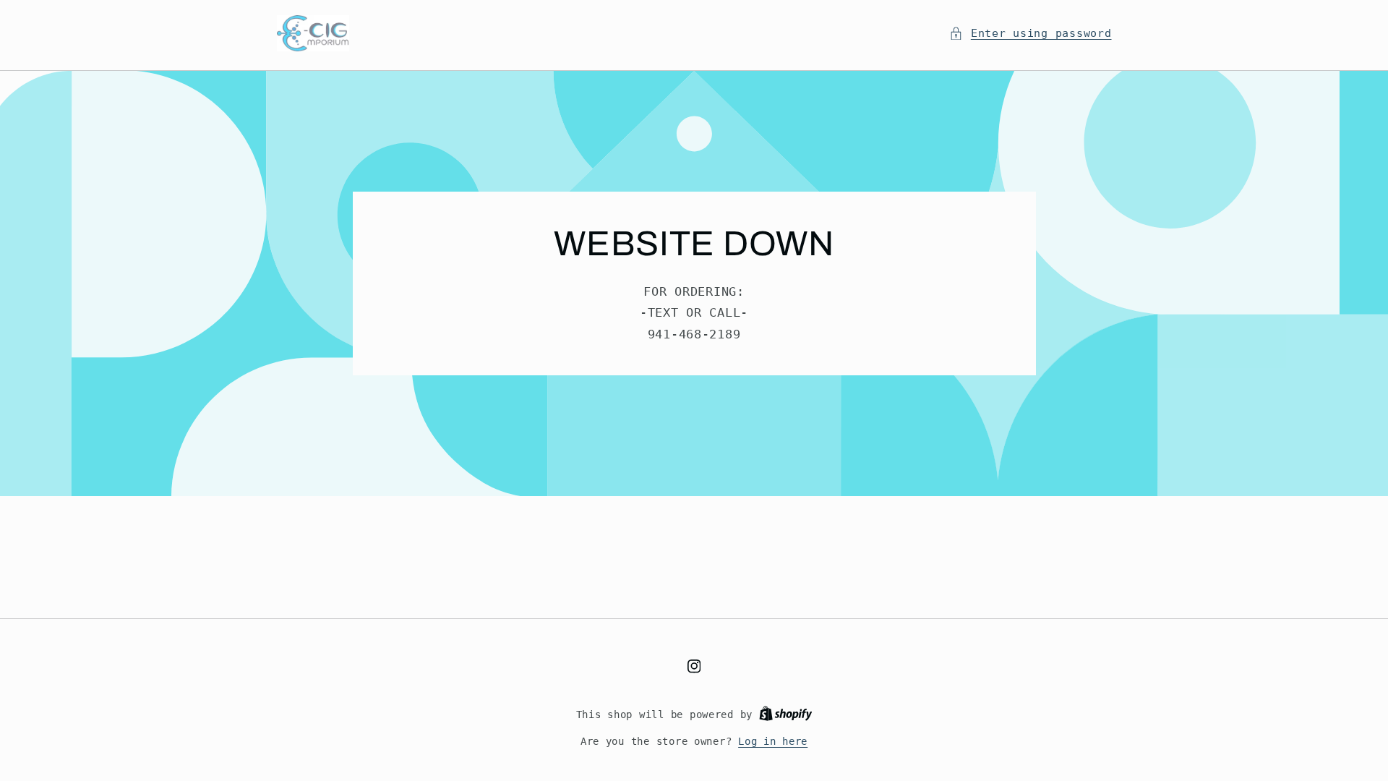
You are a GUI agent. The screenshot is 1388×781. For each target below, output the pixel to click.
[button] (1030, 33)
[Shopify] (786, 714)
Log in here (772, 741)
